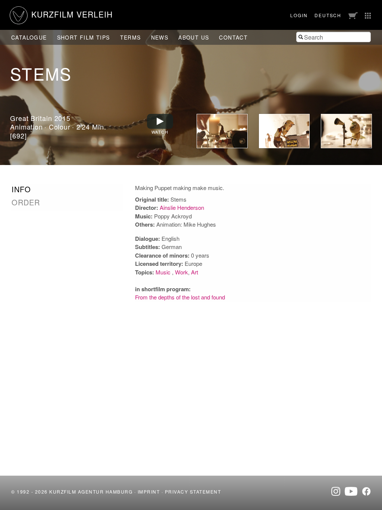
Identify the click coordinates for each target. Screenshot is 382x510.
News (160, 37)
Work (181, 272)
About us (193, 37)
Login (298, 15)
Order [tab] (26, 202)
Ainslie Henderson (182, 207)
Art (194, 272)
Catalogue (29, 37)
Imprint (149, 491)
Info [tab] (21, 189)
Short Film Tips (83, 37)
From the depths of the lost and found (180, 297)
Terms (130, 37)
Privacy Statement (193, 491)
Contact (233, 37)
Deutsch (327, 15)
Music (164, 272)
